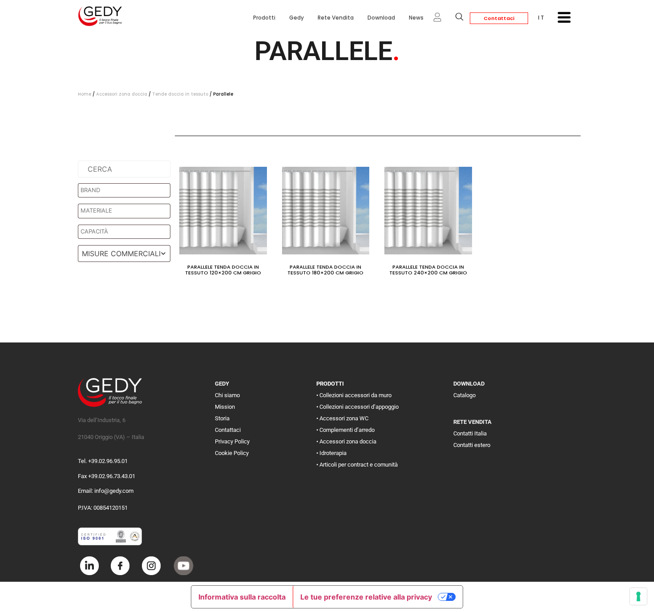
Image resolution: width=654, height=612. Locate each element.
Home (84, 94)
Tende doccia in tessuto (180, 94)
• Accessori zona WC (342, 418)
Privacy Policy (232, 441)
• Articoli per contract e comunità (357, 464)
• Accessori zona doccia (346, 441)
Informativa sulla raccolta (242, 596)
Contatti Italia (470, 433)
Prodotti (264, 17)
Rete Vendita (336, 17)
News (416, 17)
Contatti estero (471, 445)
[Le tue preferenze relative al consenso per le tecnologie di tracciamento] (638, 596)
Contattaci (499, 18)
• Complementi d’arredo (345, 430)
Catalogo (464, 395)
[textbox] (126, 190)
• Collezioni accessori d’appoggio (357, 406)
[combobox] (124, 253)
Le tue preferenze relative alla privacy (366, 596)
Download (381, 17)
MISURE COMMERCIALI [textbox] (121, 253)
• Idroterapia (331, 453)
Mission (225, 406)
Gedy (296, 17)
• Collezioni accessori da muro (354, 395)
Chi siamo (227, 395)
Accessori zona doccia (121, 94)
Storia (222, 418)
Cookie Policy (232, 453)
